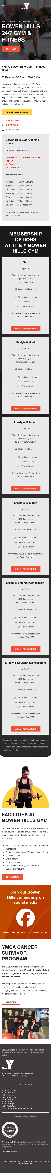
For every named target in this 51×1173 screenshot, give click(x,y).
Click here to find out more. (11, 1151)
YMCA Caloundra (8, 1095)
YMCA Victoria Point (8, 1106)
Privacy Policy (43, 1161)
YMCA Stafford (7, 1101)
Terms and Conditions (29, 1161)
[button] (3, 6)
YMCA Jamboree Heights (10, 1097)
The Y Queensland (10, 1161)
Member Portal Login (25, 1163)
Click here (16, 215)
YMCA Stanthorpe (8, 1104)
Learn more (11, 1001)
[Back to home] (25, 6)
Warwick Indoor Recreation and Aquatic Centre (17, 1108)
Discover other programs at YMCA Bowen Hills (23, 932)
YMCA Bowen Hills (8, 1093)
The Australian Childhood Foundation (14, 1142)
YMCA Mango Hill (8, 1099)
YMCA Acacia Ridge (9, 1090)
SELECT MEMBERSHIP (26, 328)
